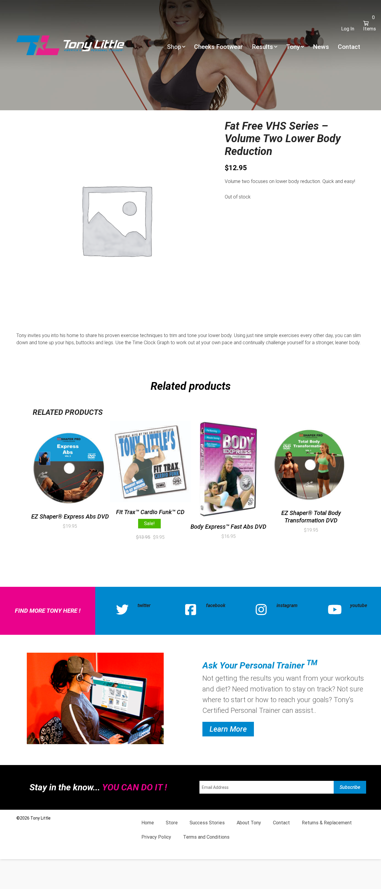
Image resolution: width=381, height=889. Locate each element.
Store (172, 823)
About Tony (249, 823)
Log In (347, 29)
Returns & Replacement (327, 823)
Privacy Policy (156, 837)
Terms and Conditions (206, 837)
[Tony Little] (70, 45)
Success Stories (207, 823)
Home (147, 823)
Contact (349, 46)
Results (262, 46)
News (321, 46)
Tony (293, 46)
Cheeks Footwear (218, 46)
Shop (174, 46)
